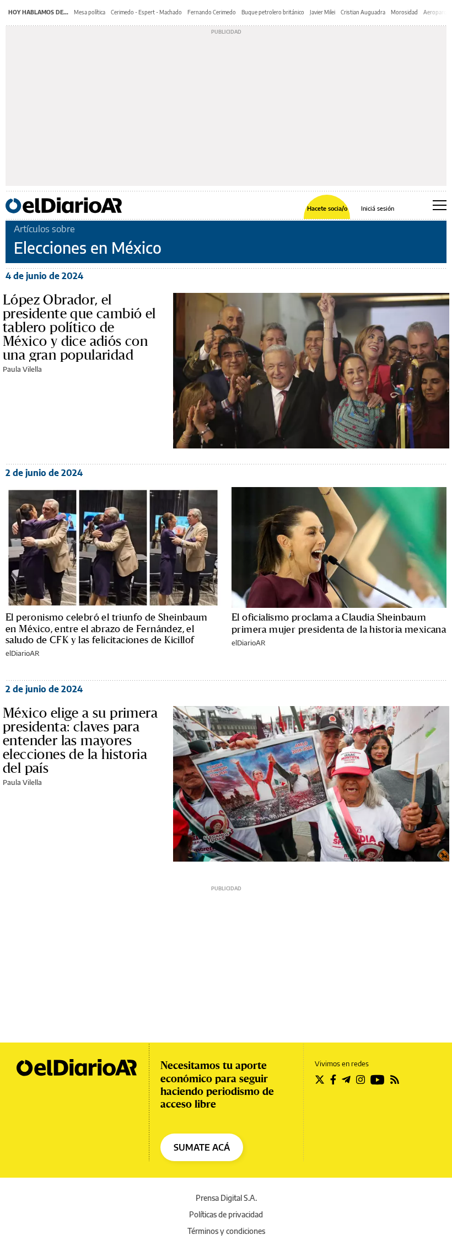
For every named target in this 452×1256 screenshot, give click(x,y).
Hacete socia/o (327, 208)
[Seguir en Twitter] (320, 1079)
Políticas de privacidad (226, 1214)
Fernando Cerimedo (211, 12)
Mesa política (89, 12)
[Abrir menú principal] (439, 205)
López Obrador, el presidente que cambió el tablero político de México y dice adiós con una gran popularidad (79, 327)
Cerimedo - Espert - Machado (146, 12)
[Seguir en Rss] (394, 1079)
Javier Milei (322, 12)
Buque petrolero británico (272, 12)
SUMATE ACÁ (202, 1147)
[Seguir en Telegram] (346, 1079)
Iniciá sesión (377, 208)
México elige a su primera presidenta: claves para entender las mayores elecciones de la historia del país (80, 740)
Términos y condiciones (226, 1231)
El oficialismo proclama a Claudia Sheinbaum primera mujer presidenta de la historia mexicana (339, 623)
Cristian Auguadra (363, 12)
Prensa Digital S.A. (226, 1197)
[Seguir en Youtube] (377, 1079)
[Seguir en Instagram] (360, 1079)
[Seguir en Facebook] (333, 1079)
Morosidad (404, 12)
